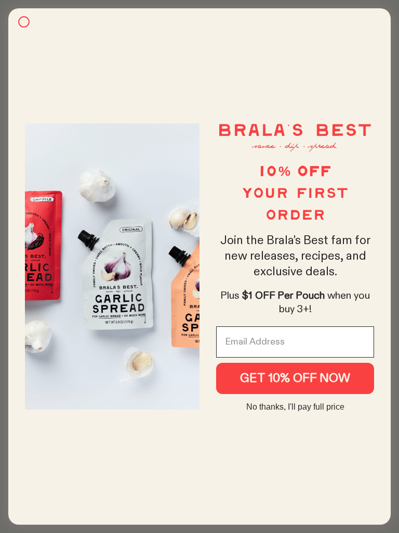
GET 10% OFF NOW (295, 378)
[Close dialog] (24, 22)
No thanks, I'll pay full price (295, 406)
